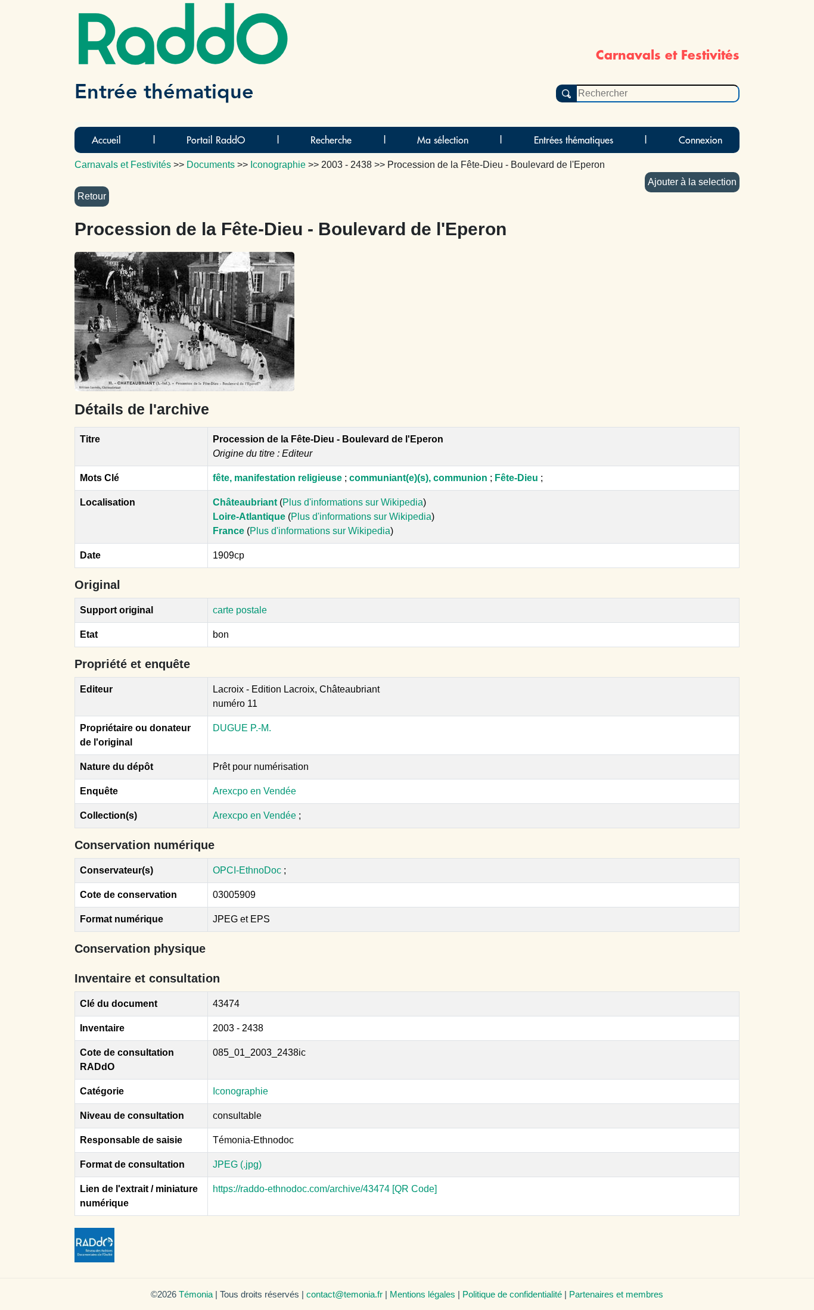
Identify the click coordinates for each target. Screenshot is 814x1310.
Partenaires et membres (616, 1294)
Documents (211, 165)
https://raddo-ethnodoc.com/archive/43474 (301, 1189)
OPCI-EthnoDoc (247, 870)
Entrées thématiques (573, 140)
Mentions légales (422, 1294)
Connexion (700, 140)
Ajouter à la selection (692, 182)
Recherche (331, 140)
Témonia (196, 1294)
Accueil (106, 140)
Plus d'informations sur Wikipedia (352, 502)
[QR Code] (414, 1189)
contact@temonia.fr (344, 1294)
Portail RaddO (216, 140)
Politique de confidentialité (512, 1294)
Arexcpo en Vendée (254, 791)
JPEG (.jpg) (237, 1164)
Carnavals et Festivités (122, 165)
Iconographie (240, 1091)
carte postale (240, 610)
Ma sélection (442, 140)
